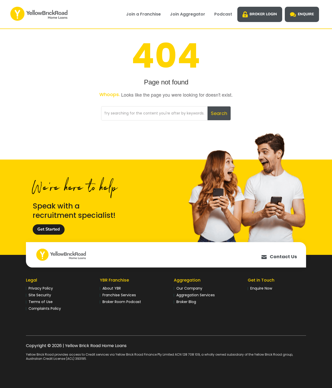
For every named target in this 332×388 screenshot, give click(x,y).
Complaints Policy (45, 308)
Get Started (48, 229)
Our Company (189, 288)
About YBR (111, 288)
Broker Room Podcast (121, 301)
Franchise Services (119, 295)
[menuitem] (143, 14)
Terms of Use (41, 301)
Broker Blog (186, 301)
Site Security (40, 295)
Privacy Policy (41, 288)
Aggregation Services (195, 295)
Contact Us (283, 256)
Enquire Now (261, 288)
